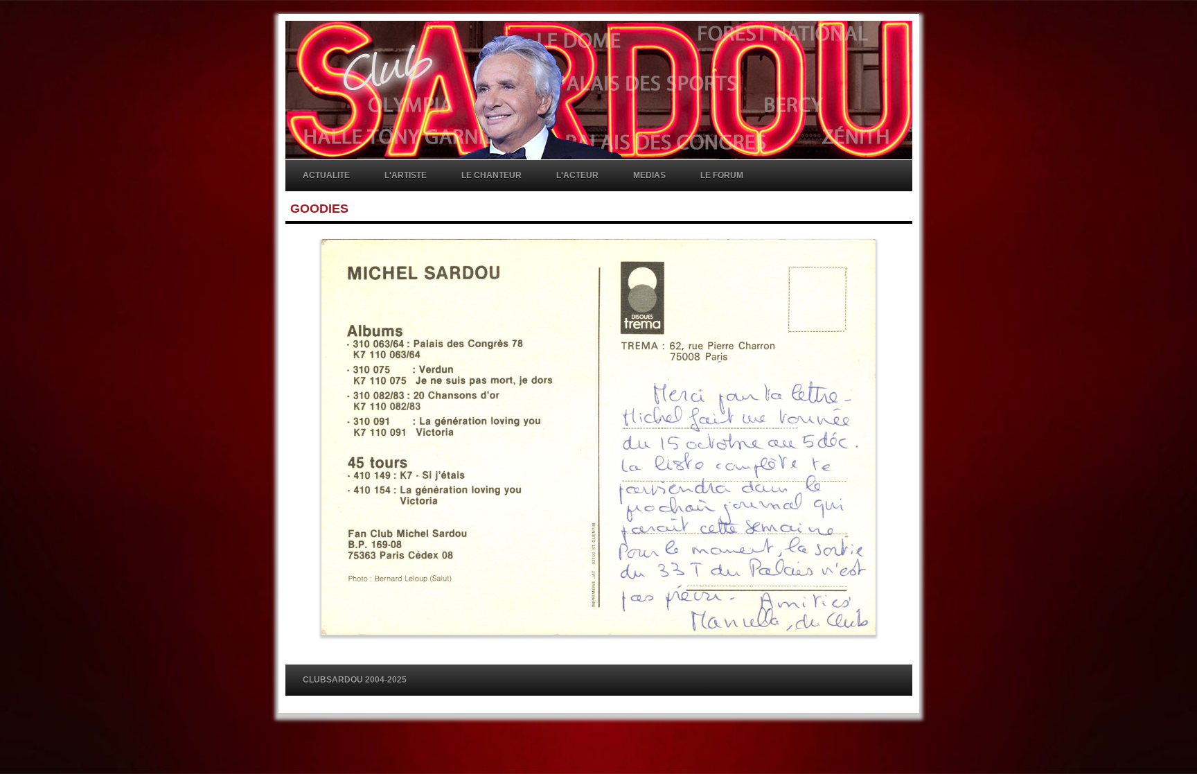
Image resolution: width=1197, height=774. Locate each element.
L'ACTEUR (577, 175)
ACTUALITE (326, 175)
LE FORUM (721, 175)
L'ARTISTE (405, 175)
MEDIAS (649, 175)
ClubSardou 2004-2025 (355, 680)
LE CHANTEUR (491, 175)
